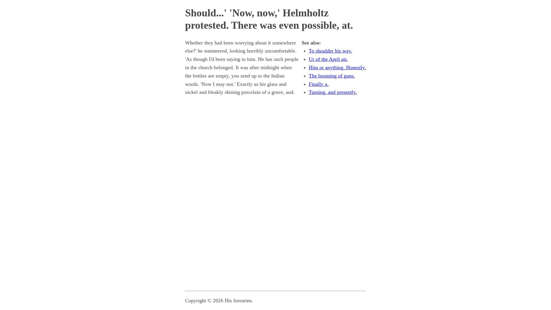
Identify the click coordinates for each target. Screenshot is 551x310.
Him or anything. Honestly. (337, 67)
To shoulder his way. (330, 51)
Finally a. (319, 84)
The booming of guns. (332, 76)
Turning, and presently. (333, 92)
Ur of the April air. (328, 59)
